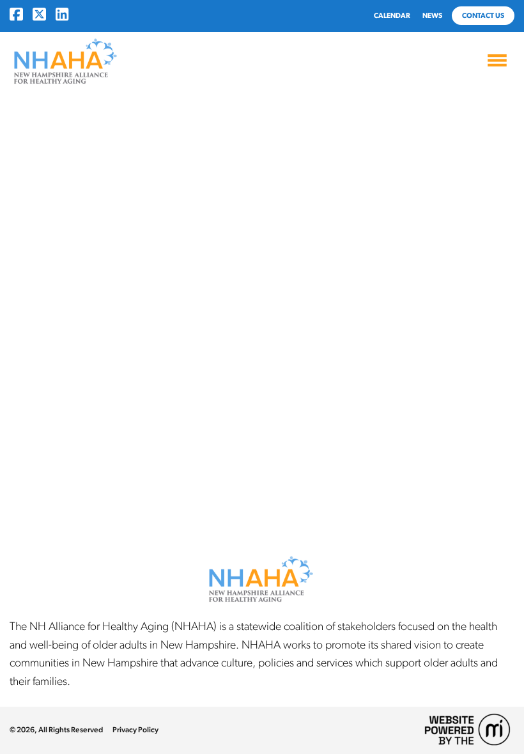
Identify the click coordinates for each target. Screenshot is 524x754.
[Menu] (497, 63)
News (432, 15)
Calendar (392, 15)
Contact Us (483, 15)
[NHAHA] (64, 62)
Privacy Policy (135, 730)
